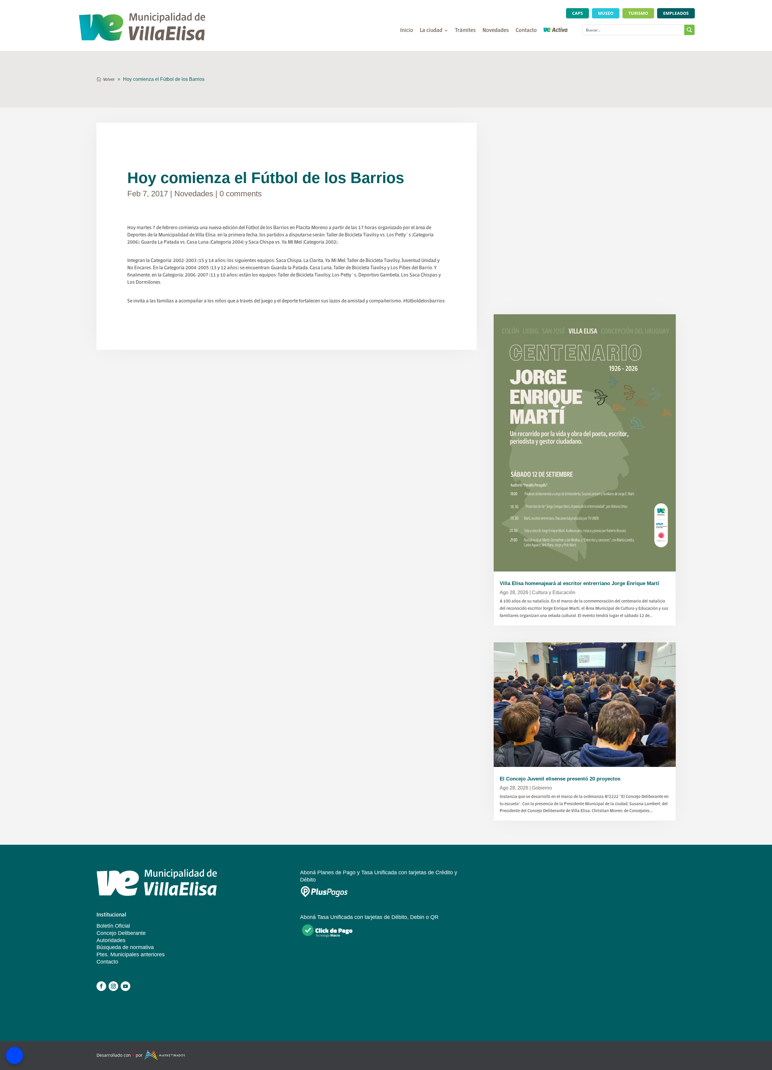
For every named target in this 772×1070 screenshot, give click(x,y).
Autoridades (110, 940)
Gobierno (542, 787)
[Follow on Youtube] (125, 986)
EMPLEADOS (676, 13)
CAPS (577, 13)
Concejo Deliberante (121, 933)
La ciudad (431, 30)
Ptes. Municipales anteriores (130, 954)
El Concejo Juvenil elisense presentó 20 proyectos (560, 779)
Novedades (495, 30)
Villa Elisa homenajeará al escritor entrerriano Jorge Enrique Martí (579, 583)
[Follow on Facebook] (101, 986)
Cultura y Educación (553, 592)
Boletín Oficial (113, 926)
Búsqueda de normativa (125, 947)
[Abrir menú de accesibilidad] (14, 1055)
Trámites (465, 30)
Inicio (406, 30)
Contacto (526, 30)
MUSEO (605, 13)
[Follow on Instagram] (113, 986)
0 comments (241, 193)
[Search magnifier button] (689, 30)
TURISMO (638, 13)
